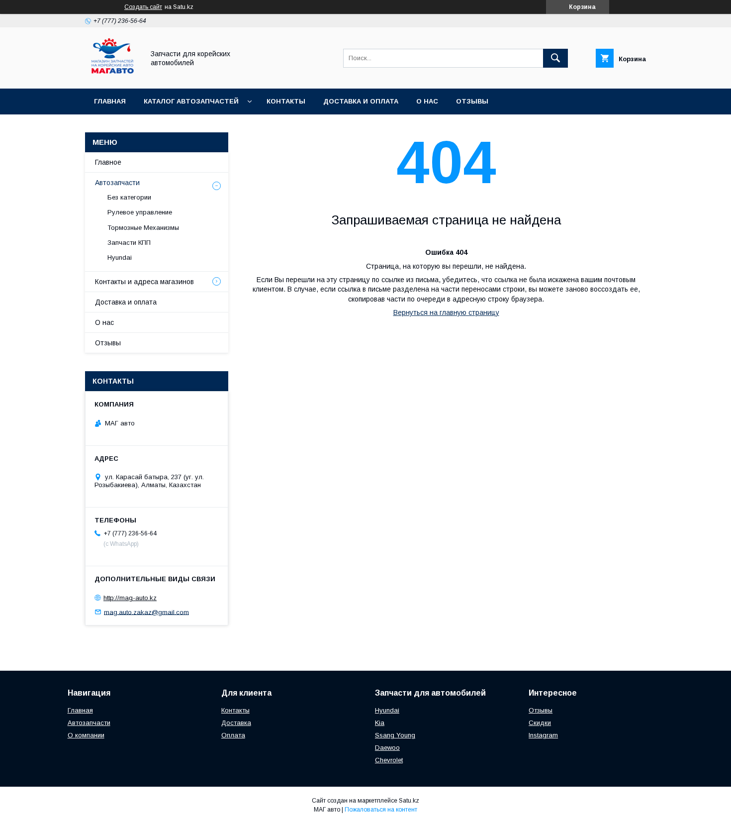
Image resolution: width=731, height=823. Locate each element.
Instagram (543, 735)
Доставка (236, 722)
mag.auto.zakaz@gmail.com (146, 612)
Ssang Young (395, 735)
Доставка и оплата (360, 101)
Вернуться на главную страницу (446, 312)
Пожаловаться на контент (381, 809)
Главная (110, 101)
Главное (108, 162)
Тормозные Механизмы (143, 227)
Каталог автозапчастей (191, 101)
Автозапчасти (117, 183)
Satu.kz (409, 800)
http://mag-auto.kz (130, 598)
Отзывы (472, 101)
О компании (86, 735)
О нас (427, 101)
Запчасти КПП (129, 242)
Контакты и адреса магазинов (144, 282)
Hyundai (119, 257)
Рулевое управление (139, 212)
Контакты (286, 101)
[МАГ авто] (112, 76)
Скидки (540, 722)
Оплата (233, 735)
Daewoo (387, 747)
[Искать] (555, 58)
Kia (379, 722)
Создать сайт (143, 6)
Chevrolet (389, 760)
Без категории (129, 197)
